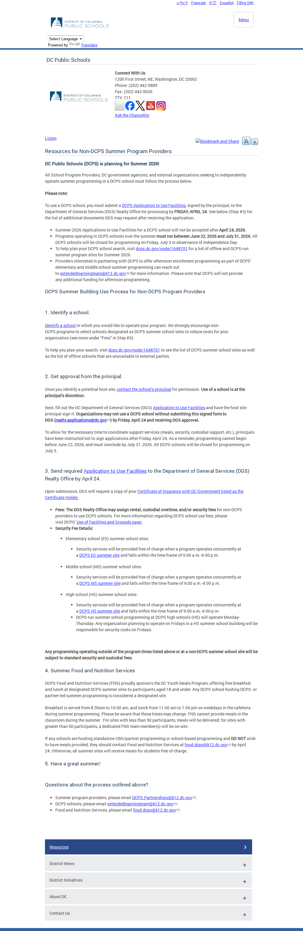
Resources (59, 847)
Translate (89, 45)
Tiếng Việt (245, 2)
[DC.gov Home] (80, 26)
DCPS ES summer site (99, 555)
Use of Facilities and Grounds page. (109, 522)
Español (226, 2)
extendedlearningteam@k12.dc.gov (93, 273)
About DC (58, 896)
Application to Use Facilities (179, 407)
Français (198, 2)
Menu (243, 19)
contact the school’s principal (144, 389)
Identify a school (60, 325)
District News (61, 863)
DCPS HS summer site (99, 611)
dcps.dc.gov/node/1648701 (162, 248)
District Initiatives (66, 880)
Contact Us (59, 913)
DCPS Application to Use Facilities (154, 205)
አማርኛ (182, 2)
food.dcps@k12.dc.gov (206, 744)
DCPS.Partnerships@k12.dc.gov (162, 797)
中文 (213, 2)
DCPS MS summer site (100, 583)
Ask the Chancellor (132, 115)
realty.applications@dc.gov (81, 420)
